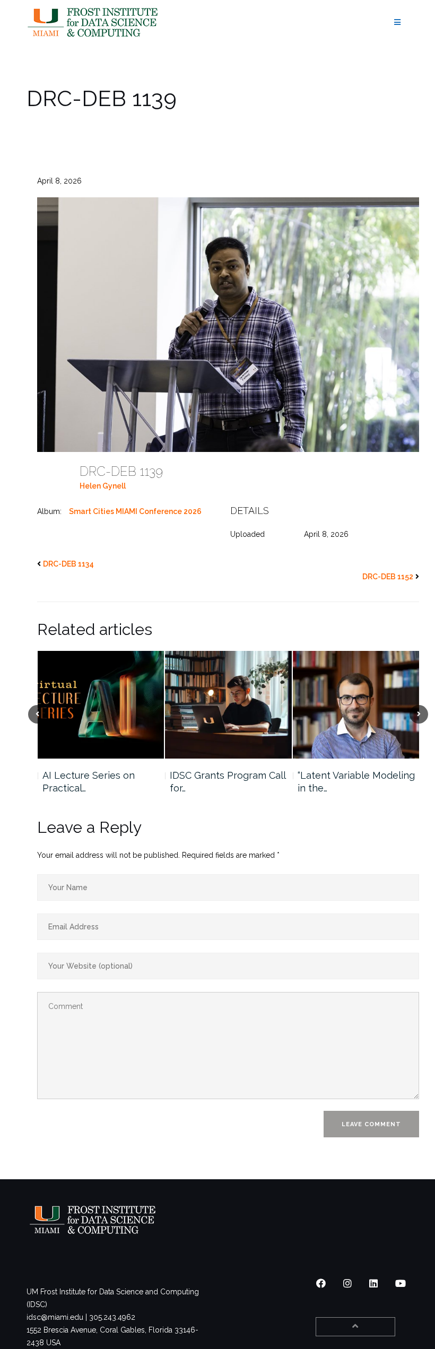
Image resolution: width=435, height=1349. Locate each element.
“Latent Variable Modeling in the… (228, 782)
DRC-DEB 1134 (68, 564)
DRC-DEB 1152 (387, 576)
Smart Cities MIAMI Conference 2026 (135, 511)
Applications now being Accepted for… (351, 782)
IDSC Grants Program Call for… (100, 782)
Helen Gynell (103, 486)
